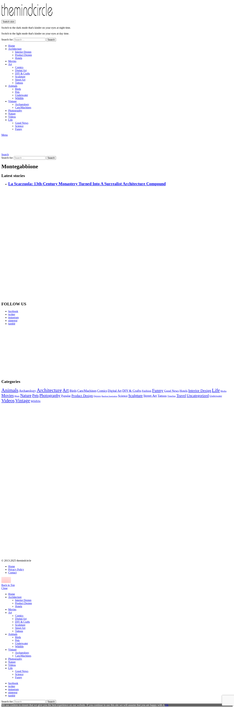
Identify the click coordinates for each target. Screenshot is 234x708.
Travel (181, 396)
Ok (166, 705)
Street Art (20, 79)
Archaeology (22, 104)
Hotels (18, 58)
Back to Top (8, 585)
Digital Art (21, 70)
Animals (12, 85)
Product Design (23, 55)
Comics (19, 67)
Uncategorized (198, 395)
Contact (12, 572)
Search (51, 39)
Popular (66, 395)
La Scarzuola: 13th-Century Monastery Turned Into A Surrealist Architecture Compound (87, 184)
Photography (15, 110)
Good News (21, 122)
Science (19, 126)
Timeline (171, 396)
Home (11, 45)
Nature (12, 113)
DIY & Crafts (22, 73)
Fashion (146, 391)
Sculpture (20, 76)
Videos (12, 116)
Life (10, 119)
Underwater (21, 95)
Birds (18, 88)
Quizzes (97, 396)
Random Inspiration (109, 396)
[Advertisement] (33, 352)
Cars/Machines (23, 107)
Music (17, 396)
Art (10, 64)
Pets (17, 92)
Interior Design (23, 51)
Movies (12, 61)
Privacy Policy (16, 569)
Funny (18, 129)
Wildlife (19, 98)
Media (223, 391)
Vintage (12, 101)
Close (4, 588)
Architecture (15, 48)
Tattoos (19, 82)
